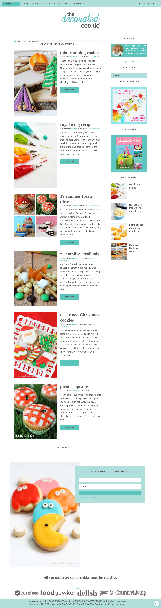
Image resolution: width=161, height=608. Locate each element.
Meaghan (73, 57)
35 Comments (94, 128)
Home (16, 41)
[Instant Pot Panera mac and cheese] (120, 212)
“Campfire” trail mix (80, 253)
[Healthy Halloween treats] (120, 252)
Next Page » (63, 447)
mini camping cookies (80, 52)
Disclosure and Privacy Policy (91, 497)
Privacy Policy (107, 600)
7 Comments (94, 391)
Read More (69, 90)
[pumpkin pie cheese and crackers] (120, 232)
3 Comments (93, 205)
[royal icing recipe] (120, 191)
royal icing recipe (76, 124)
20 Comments (94, 57)
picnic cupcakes (74, 386)
